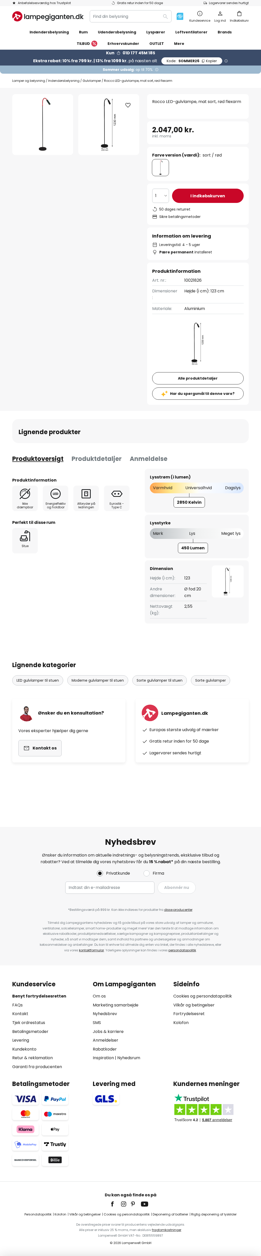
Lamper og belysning (28, 81)
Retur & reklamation (32, 1058)
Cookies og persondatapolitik (202, 996)
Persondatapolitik (37, 1214)
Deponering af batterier (170, 1214)
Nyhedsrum (128, 1058)
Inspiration (103, 1058)
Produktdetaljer (97, 459)
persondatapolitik (182, 950)
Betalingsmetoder (30, 1031)
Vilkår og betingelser (194, 1005)
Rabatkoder (105, 1049)
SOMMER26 (192, 60)
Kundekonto (24, 1049)
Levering (20, 1040)
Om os (99, 996)
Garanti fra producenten (37, 1067)
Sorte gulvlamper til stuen (159, 680)
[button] (128, 105)
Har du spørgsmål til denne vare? (202, 393)
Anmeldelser (105, 1040)
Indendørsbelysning (64, 81)
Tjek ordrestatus (28, 1023)
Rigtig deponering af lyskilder (214, 1214)
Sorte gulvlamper (210, 680)
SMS (97, 1023)
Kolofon (181, 1023)
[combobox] (130, 16)
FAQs (17, 1005)
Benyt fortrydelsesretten (39, 996)
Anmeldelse (148, 459)
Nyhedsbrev (105, 1014)
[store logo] (48, 16)
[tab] (37, 459)
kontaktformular (91, 950)
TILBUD (83, 43)
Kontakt (20, 1014)
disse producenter (178, 910)
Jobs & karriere (108, 1031)
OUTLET (156, 43)
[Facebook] (115, 1204)
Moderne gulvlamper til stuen (98, 680)
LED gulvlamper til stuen (38, 680)
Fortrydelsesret (189, 1014)
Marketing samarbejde (115, 1005)
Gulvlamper (92, 81)
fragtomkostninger (166, 1230)
